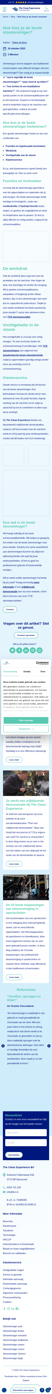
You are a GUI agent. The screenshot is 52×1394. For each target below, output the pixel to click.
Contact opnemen (26, 635)
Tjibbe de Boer (19, 42)
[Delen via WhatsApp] (40, 650)
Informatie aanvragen (23, 1390)
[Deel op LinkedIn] (26, 650)
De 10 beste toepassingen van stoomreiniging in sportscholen (25, 909)
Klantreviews (9, 1226)
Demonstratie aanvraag (15, 1284)
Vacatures (8, 1230)
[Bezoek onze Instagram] (8, 1309)
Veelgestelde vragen (13, 1270)
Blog (13, 17)
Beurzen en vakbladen (14, 1253)
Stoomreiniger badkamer (15, 1340)
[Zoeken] (4, 1390)
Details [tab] (27, 671)
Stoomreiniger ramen (13, 1344)
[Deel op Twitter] (12, 650)
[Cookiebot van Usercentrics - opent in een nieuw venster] (37, 663)
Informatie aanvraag (13, 1279)
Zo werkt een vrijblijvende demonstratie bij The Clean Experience (26, 804)
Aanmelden (13, 1155)
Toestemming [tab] (10, 671)
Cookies (7, 1302)
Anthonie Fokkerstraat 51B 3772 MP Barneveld (20, 1177)
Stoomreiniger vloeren (14, 1354)
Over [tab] (42, 671)
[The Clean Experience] (26, 9)
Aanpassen (24, 729)
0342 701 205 (14, 1187)
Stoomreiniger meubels (15, 1335)
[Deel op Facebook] (19, 650)
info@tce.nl (12, 1192)
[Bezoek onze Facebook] (4, 1309)
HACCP (7, 1239)
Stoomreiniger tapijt (13, 1358)
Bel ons (46, 11)
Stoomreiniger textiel (13, 1331)
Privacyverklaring (12, 1297)
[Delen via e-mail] (33, 650)
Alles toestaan (26, 720)
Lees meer (14, 760)
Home (5, 17)
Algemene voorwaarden (15, 1293)
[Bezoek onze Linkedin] (12, 1309)
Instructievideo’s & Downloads (18, 1244)
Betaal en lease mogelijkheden (19, 1249)
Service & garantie (12, 1274)
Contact (10, 609)
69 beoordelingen (26, 2)
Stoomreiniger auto (12, 1326)
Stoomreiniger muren (13, 1349)
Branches (8, 1221)
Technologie (9, 1235)
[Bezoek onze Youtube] (16, 1309)
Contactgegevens (12, 1288)
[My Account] (42, 1390)
